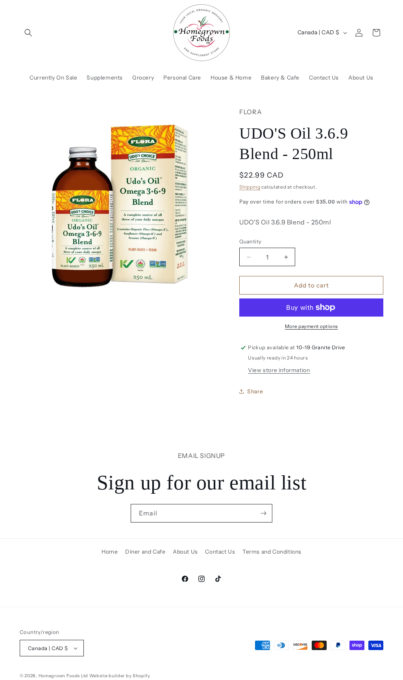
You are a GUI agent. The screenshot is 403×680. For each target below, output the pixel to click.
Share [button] (255, 391)
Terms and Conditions (271, 551)
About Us (185, 551)
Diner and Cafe (145, 551)
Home (110, 551)
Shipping (250, 187)
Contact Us (220, 551)
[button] (28, 32)
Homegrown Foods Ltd (63, 675)
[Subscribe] (263, 513)
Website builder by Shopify (119, 675)
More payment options (311, 326)
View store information (279, 370)
